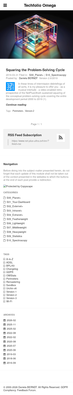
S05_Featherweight (17, 219)
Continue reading (16, 104)
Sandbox (11, 285)
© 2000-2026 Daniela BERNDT (20, 387)
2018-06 (11, 358)
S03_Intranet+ (14, 210)
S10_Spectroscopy (56, 75)
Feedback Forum (26, 390)
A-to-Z (9, 259)
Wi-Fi (9, 301)
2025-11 (11, 324)
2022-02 (11, 337)
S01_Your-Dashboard (18, 202)
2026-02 (11, 320)
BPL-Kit (10, 265)
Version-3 (11, 298)
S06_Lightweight (16, 223)
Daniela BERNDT (28, 78)
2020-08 (11, 341)
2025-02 (11, 328)
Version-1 (11, 291)
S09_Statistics (14, 236)
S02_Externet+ (15, 206)
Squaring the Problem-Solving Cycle (35, 69)
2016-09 (11, 362)
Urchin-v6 (11, 288)
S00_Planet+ (36, 75)
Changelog (12, 268)
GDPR (9, 272)
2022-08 (11, 333)
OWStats (11, 275)
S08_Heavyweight (16, 231)
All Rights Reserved (48, 387)
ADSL (9, 262)
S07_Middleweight (16, 227)
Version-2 (29, 111)
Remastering (13, 281)
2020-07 (11, 345)
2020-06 (11, 350)
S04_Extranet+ (15, 214)
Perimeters (18, 111)
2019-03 (11, 354)
